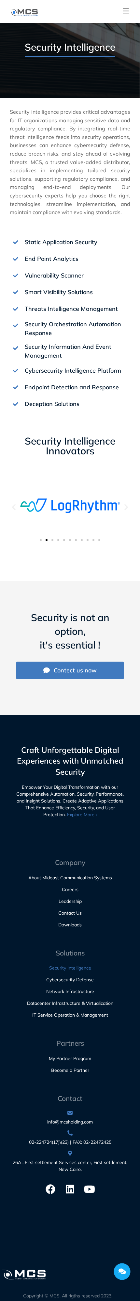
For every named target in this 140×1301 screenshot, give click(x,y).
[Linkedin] (70, 1189)
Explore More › (82, 815)
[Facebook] (50, 1189)
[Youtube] (89, 1189)
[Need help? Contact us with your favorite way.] (122, 1271)
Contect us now (75, 670)
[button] (125, 11)
